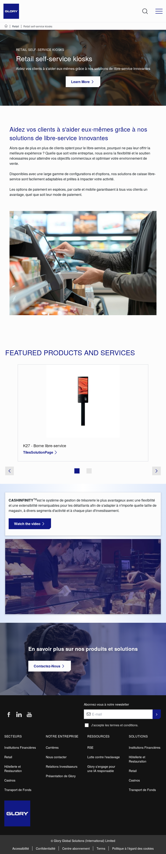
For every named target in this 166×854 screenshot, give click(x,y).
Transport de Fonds (17, 790)
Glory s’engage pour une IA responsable (101, 768)
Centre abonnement (76, 848)
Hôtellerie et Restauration (13, 768)
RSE (90, 747)
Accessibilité (20, 848)
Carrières (52, 747)
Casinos (9, 780)
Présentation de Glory (61, 776)
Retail (8, 757)
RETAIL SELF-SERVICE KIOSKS (40, 49)
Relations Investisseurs (61, 766)
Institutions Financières (20, 747)
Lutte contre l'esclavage (103, 757)
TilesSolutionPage (38, 452)
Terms (101, 848)
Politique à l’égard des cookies (133, 848)
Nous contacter (56, 757)
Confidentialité (45, 848)
